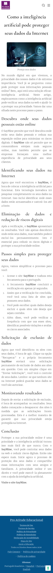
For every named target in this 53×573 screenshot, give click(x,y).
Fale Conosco (14, 552)
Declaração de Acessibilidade (26, 538)
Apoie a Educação (26, 544)
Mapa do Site (26, 541)
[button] (43, 5)
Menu (49, 5)
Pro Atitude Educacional (26, 520)
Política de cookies (26, 556)
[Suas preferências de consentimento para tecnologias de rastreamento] (48, 568)
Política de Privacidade (26, 532)
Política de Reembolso (26, 535)
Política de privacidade (34, 552)
